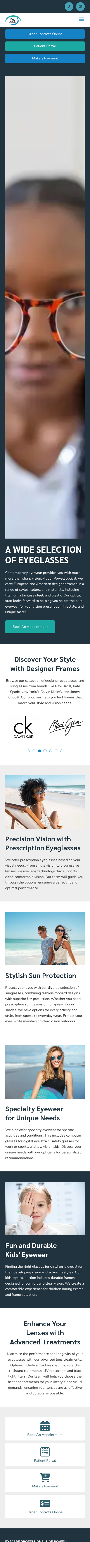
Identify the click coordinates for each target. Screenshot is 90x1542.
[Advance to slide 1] (34, 751)
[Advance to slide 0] (28, 751)
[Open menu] (81, 19)
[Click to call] (69, 6)
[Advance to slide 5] (56, 751)
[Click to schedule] (80, 6)
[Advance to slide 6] (61, 751)
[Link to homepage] (13, 20)
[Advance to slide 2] (39, 751)
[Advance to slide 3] (44, 751)
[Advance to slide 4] (50, 751)
